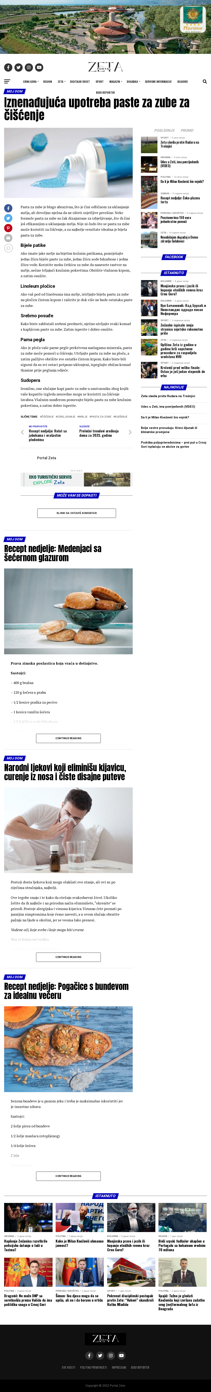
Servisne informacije (158, 81)
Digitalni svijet (80, 81)
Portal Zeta (46, 458)
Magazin (114, 81)
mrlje (83, 416)
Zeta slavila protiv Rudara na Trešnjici (168, 396)
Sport (100, 81)
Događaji (132, 81)
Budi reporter (105, 92)
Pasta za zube (101, 416)
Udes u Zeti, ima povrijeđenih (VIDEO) (168, 406)
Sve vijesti (68, 1367)
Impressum (119, 1367)
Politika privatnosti (93, 1367)
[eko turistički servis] (76, 485)
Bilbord (182, 81)
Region (47, 81)
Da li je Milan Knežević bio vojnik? (165, 417)
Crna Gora (29, 81)
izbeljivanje (66, 416)
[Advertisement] (174, 616)
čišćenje (48, 416)
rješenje (121, 416)
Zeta (60, 81)
